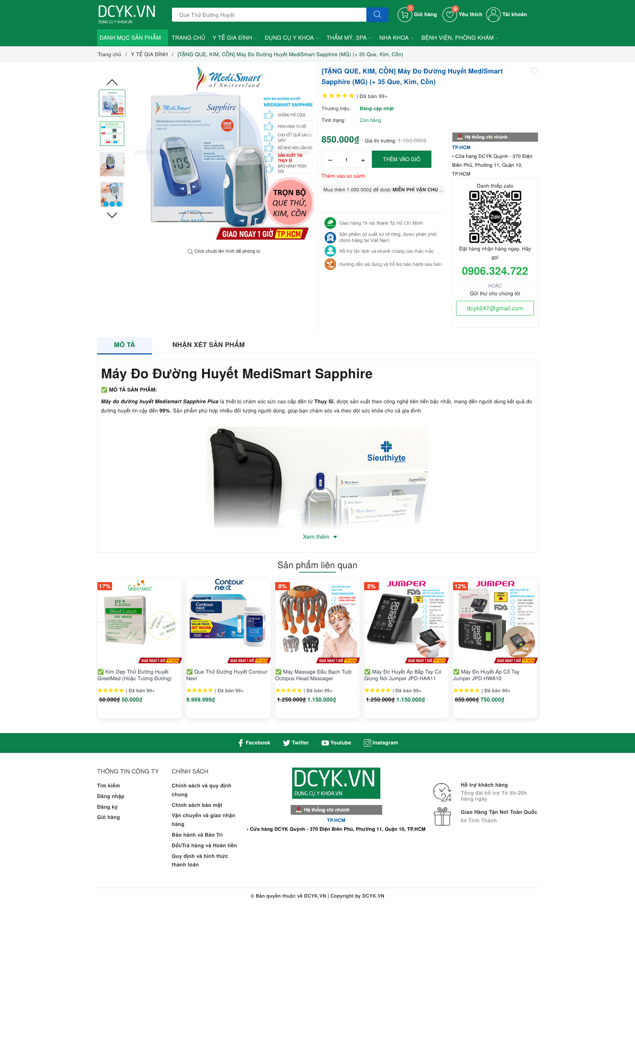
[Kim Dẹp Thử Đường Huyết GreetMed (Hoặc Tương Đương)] (139, 621)
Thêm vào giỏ (401, 159)
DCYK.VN (373, 895)
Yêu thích (468, 14)
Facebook (257, 742)
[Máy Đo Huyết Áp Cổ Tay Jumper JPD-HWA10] (495, 621)
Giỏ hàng (108, 817)
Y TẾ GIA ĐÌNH (233, 38)
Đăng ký (107, 807)
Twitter (299, 742)
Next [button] (112, 215)
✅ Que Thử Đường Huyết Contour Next (226, 674)
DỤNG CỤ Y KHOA (290, 38)
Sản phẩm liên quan (317, 564)
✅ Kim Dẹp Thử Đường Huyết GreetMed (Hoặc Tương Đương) (134, 674)
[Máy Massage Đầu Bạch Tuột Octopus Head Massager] (317, 621)
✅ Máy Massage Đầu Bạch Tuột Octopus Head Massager (313, 674)
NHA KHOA (394, 38)
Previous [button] (112, 82)
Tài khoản (514, 14)
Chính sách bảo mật (197, 805)
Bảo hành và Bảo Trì (197, 834)
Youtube (340, 742)
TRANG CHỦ (188, 38)
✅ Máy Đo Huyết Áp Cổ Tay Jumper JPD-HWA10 (486, 674)
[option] (224, 155)
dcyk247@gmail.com (495, 308)
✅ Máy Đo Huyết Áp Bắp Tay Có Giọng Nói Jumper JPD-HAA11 (402, 674)
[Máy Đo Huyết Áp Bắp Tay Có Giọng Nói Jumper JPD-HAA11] (406, 621)
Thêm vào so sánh (343, 175)
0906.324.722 (495, 270)
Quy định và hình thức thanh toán (200, 860)
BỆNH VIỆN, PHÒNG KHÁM (458, 38)
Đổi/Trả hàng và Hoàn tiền (204, 845)
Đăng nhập (111, 796)
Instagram (384, 742)
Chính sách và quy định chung (202, 790)
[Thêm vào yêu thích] (534, 70)
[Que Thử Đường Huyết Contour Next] (228, 621)
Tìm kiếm (108, 785)
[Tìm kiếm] (377, 14)
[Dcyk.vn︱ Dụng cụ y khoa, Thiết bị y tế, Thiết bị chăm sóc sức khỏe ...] (128, 14)
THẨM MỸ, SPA (348, 38)
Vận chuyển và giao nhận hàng (203, 820)
